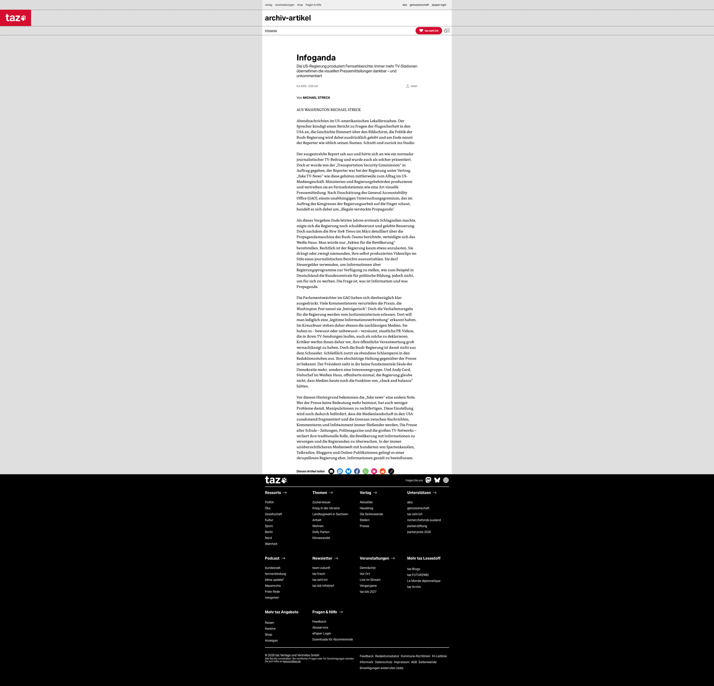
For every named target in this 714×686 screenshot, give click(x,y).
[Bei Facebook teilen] (357, 471)
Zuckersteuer (321, 502)
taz (276, 480)
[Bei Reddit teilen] (383, 471)
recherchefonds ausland (424, 520)
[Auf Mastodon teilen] (340, 471)
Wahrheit (271, 544)
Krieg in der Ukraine (326, 508)
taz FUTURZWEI (418, 575)
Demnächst (368, 568)
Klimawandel (321, 538)
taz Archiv (414, 587)
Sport (269, 526)
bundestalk (272, 568)
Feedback (319, 622)
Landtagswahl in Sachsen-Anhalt (330, 517)
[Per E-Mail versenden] (331, 471)
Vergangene (368, 586)
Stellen (364, 520)
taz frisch (318, 574)
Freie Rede (272, 592)
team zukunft (321, 568)
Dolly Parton (320, 532)
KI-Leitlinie (439, 656)
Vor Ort (365, 574)
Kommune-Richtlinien (416, 656)
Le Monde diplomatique (423, 581)
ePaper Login (321, 633)
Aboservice (320, 627)
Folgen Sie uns (414, 480)
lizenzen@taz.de (292, 661)
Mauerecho (273, 586)
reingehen (272, 598)
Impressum (402, 662)
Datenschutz (384, 662)
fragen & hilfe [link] (313, 5)
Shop (268, 635)
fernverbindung (275, 574)
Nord (268, 538)
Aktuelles (366, 502)
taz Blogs (413, 569)
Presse (364, 526)
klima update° (274, 580)
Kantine (270, 629)
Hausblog (366, 508)
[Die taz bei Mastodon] (429, 482)
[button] (447, 31)
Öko (268, 508)
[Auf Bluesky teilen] (348, 471)
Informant (367, 662)
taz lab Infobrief (323, 586)
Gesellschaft (273, 514)
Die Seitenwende (371, 514)
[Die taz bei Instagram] (446, 482)
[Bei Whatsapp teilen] (366, 471)
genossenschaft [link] (419, 5)
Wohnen (318, 526)
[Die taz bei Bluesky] (437, 482)
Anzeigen (271, 640)
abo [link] (405, 5)
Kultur (269, 520)
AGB (414, 662)
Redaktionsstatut (387, 656)
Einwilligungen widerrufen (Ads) (381, 668)
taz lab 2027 (368, 592)
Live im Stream (370, 580)
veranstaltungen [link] (284, 5)
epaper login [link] (439, 5)
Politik (269, 502)
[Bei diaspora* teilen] (374, 471)
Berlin (269, 532)
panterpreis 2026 (419, 532)
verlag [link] (268, 5)
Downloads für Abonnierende (332, 639)
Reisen (269, 623)
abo (410, 502)
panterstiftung (417, 526)
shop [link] (300, 5)
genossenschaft (418, 508)
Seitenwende (428, 662)
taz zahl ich (414, 514)
